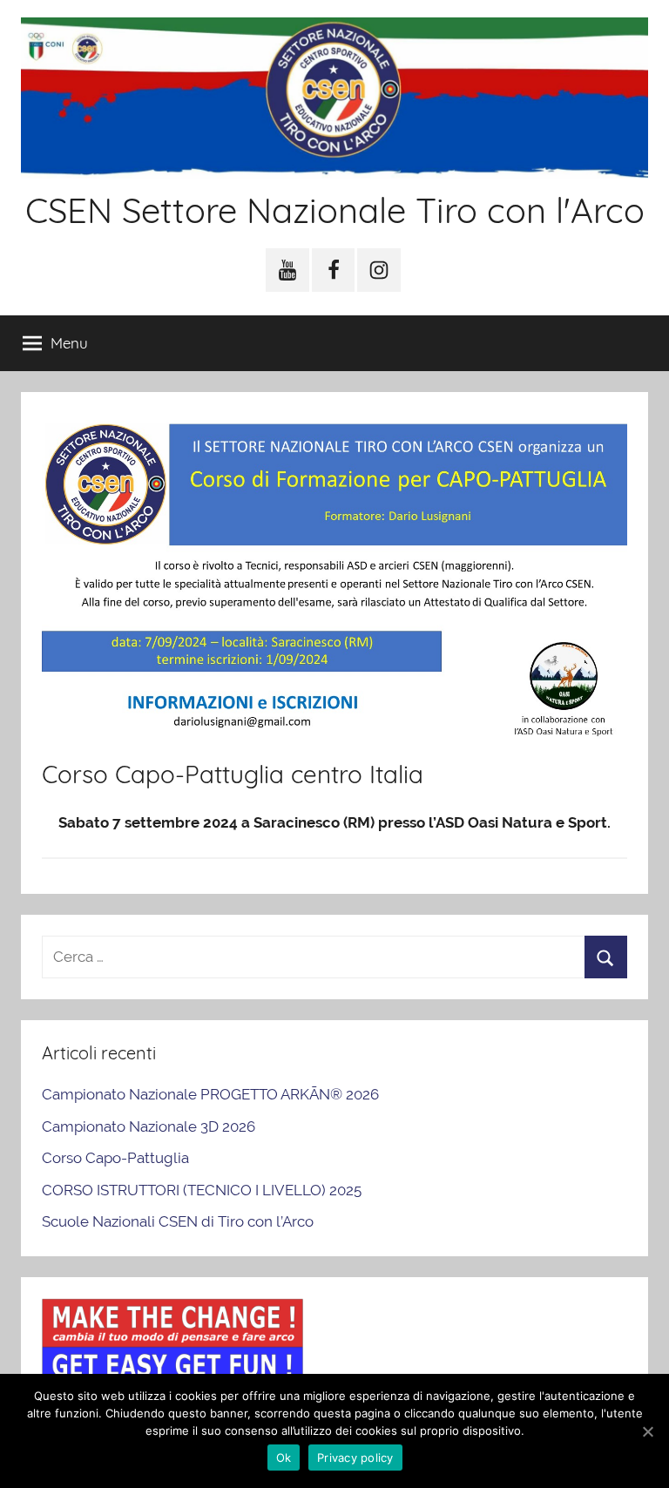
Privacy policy (355, 1457)
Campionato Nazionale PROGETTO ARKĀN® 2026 (210, 1094)
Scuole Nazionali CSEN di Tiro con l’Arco (178, 1221)
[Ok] (647, 1431)
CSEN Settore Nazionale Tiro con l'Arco (335, 210)
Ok (284, 1457)
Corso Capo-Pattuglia (115, 1158)
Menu (69, 343)
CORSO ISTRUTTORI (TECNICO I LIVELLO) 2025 (202, 1190)
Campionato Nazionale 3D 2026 (148, 1126)
